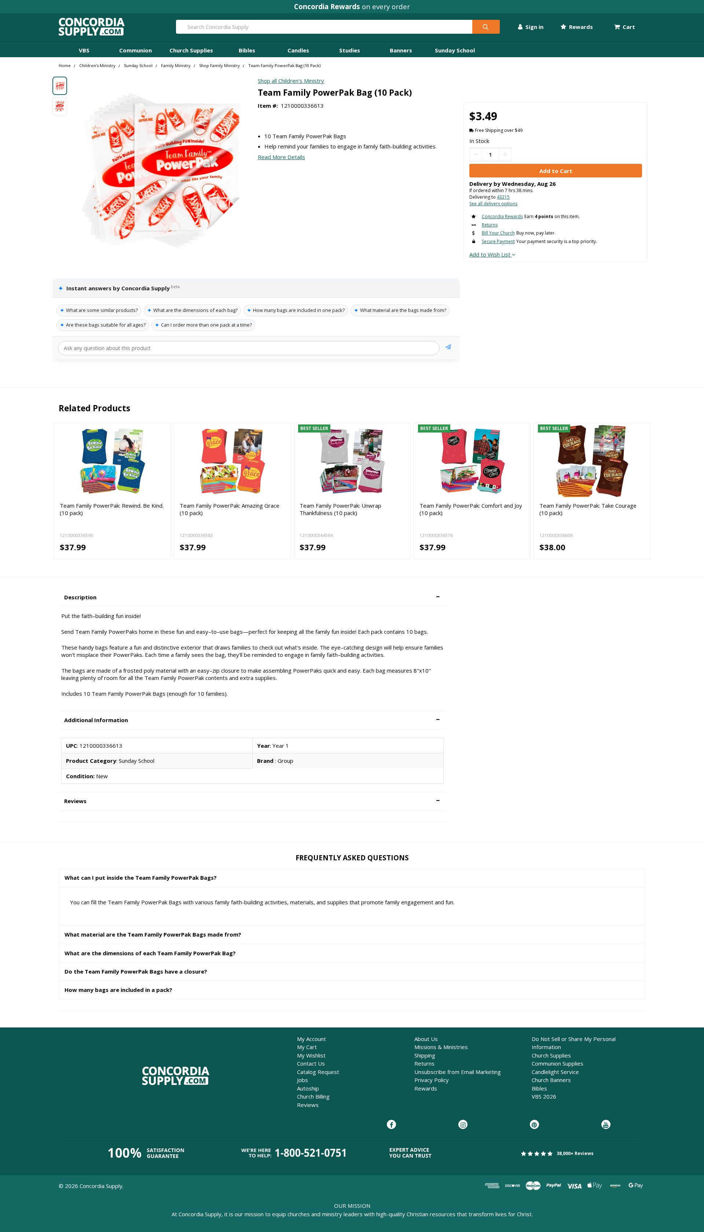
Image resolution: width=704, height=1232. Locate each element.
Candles (298, 50)
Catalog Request (318, 1071)
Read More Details (281, 157)
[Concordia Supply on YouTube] (605, 1125)
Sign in (533, 26)
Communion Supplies (557, 1063)
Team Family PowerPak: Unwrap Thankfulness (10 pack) (340, 509)
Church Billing (313, 1096)
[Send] (448, 348)
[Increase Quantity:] (505, 154)
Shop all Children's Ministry (291, 80)
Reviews (308, 1104)
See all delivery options (493, 204)
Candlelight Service (555, 1071)
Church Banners (551, 1080)
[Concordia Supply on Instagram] (462, 1125)
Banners (401, 50)
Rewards (580, 26)
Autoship (308, 1088)
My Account (311, 1038)
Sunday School (455, 50)
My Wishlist (311, 1055)
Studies (349, 50)
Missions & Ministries (441, 1047)
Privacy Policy (431, 1080)
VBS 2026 (544, 1096)
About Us (426, 1038)
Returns (424, 1063)
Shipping (424, 1055)
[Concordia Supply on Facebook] (391, 1125)
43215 (503, 197)
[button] (252, 597)
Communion (135, 50)
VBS (84, 50)
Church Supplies (191, 50)
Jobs (302, 1080)
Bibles (247, 50)
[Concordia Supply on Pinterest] (534, 1125)
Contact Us (311, 1063)
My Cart (307, 1047)
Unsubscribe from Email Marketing (457, 1071)
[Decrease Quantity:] (475, 154)
